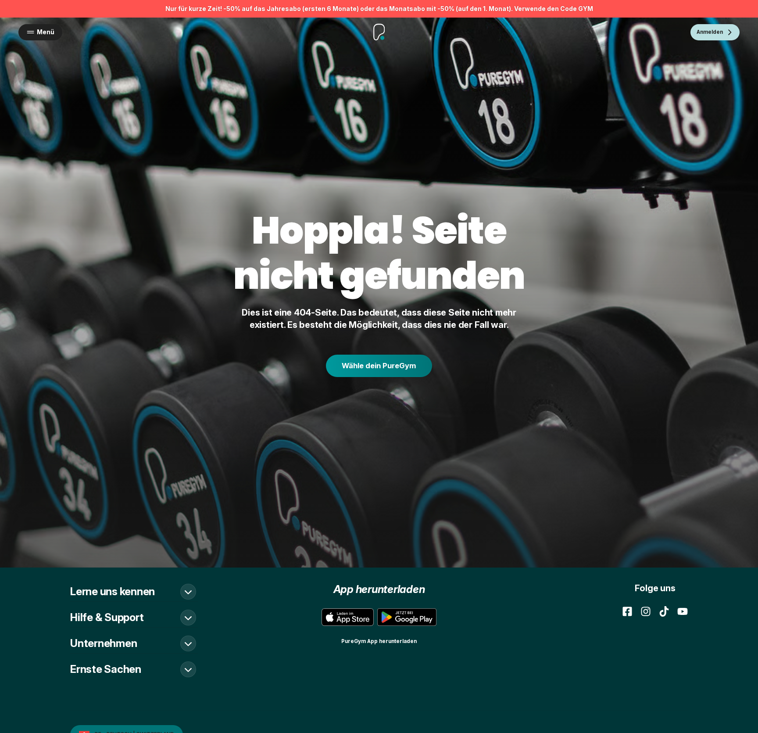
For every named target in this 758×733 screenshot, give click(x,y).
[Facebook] (627, 611)
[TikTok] (664, 611)
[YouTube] (682, 611)
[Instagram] (645, 611)
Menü (45, 32)
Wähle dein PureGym (379, 365)
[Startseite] (379, 32)
